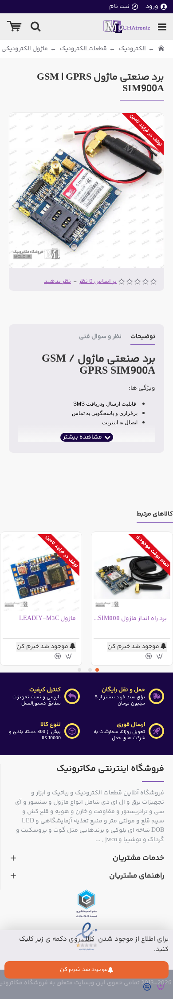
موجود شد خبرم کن (84, 969)
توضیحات (142, 337)
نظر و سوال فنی (100, 337)
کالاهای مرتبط (155, 515)
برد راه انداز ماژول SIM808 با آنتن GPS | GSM (130, 619)
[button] (97, 670)
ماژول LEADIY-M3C (47, 619)
